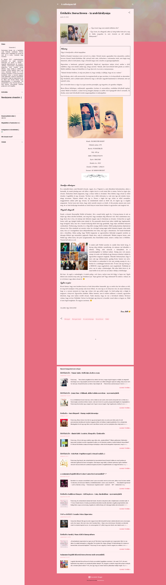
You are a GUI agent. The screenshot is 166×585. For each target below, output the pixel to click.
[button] (129, 12)
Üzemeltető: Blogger (96, 577)
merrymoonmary (100, 580)
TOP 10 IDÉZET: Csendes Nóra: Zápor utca (76, 514)
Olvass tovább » (124, 387)
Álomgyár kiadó (76, 319)
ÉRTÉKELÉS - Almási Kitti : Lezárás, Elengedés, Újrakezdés (82, 433)
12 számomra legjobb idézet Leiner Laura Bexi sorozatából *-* (83, 474)
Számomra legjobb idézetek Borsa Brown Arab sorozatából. (82, 555)
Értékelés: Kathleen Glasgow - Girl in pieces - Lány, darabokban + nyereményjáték (91, 494)
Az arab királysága (88, 319)
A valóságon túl (68, 4)
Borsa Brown (99, 319)
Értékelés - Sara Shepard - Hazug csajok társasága (79, 413)
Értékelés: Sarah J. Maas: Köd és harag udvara (77, 534)
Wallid (107, 319)
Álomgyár (67, 319)
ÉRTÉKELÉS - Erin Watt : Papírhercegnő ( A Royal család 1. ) (82, 454)
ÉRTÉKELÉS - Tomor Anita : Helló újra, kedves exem (80, 373)
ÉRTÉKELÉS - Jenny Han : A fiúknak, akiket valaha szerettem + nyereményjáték (89, 393)
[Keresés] (133, 4)
